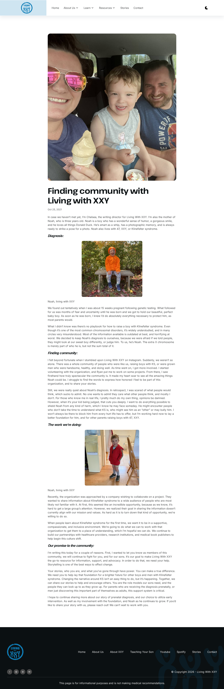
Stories (124, 7)
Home (55, 7)
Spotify (181, 651)
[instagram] (22, 671)
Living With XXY (207, 671)
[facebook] (9, 671)
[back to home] (26, 8)
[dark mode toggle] (206, 8)
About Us (97, 651)
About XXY (117, 651)
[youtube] (29, 671)
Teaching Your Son (141, 651)
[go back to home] (15, 652)
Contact (138, 7)
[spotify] (16, 671)
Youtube (165, 651)
